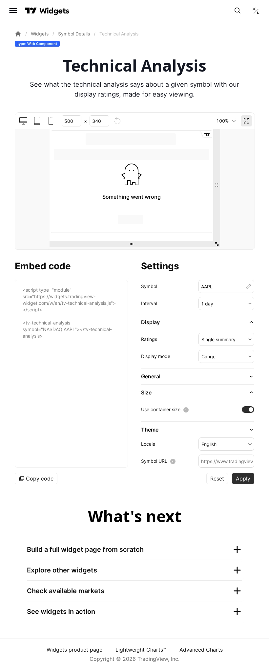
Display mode (155, 356)
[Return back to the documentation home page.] (18, 34)
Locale (148, 444)
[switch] (248, 409)
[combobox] (226, 120)
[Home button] (54, 10)
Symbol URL (154, 461)
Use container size (160, 409)
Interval (149, 303)
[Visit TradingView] (31, 10)
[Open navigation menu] (13, 10)
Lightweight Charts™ (140, 649)
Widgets (40, 33)
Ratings (149, 339)
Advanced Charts (201, 649)
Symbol (149, 286)
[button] (226, 303)
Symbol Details (74, 33)
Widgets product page (74, 649)
